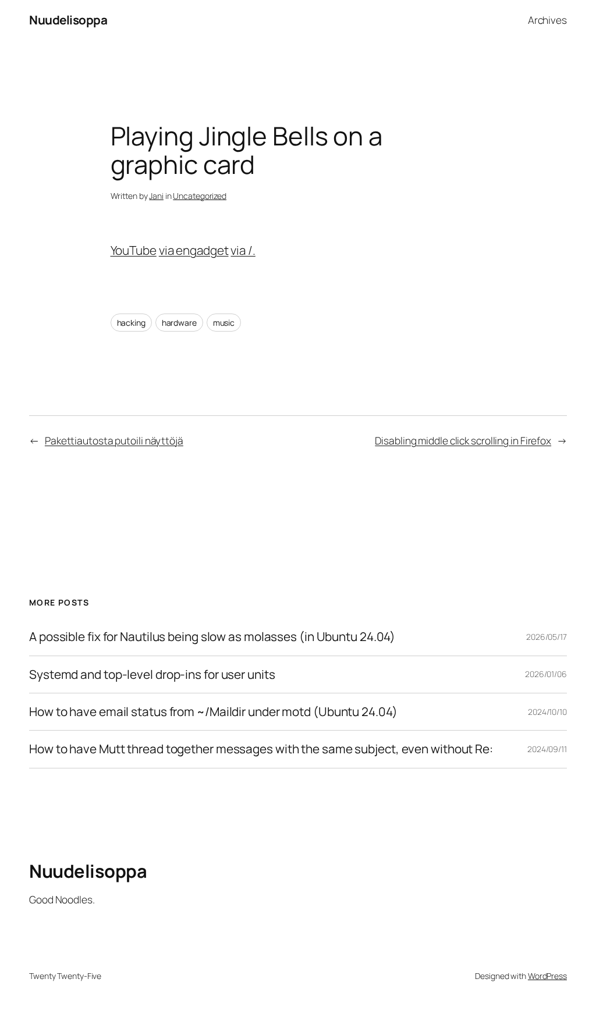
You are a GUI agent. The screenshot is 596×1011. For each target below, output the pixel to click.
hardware (179, 322)
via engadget (194, 250)
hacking (131, 322)
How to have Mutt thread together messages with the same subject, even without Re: (261, 749)
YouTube (134, 250)
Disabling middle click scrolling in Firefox (463, 440)
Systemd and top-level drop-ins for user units (152, 674)
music (224, 322)
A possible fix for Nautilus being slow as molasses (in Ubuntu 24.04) (212, 636)
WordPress (547, 975)
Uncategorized (199, 195)
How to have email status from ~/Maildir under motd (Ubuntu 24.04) (213, 711)
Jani (156, 195)
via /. (242, 250)
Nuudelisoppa (68, 20)
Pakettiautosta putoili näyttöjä (114, 440)
